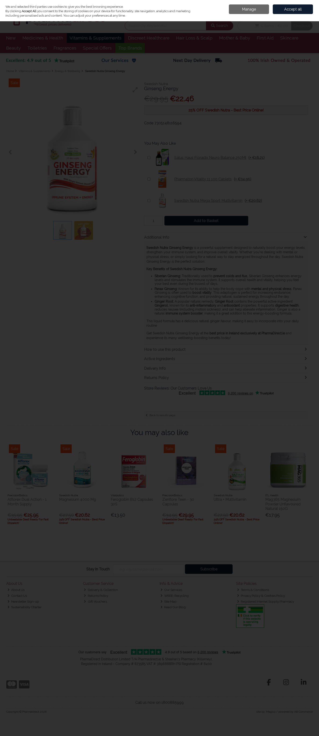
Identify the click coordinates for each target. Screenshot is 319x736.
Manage (249, 9)
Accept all (293, 9)
